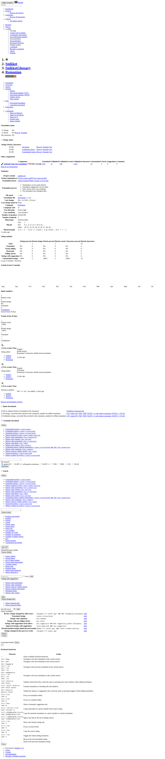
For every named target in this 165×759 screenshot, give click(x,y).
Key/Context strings (12, 560)
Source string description (14, 562)
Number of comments (13, 534)
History (12, 91)
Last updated (9, 530)
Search (7, 87)
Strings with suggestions (14, 583)
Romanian (13, 72)
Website (12, 53)
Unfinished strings (28, 149)
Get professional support (18, 37)
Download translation (17, 103)
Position (8, 518)
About (12, 51)
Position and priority (12, 516)
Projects (8, 11)
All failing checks (16, 21)
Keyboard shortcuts (17, 43)
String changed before (13, 605)
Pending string (10, 568)
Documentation (15, 41)
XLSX (122, 413)
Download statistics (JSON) (20, 95)
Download (21, 198)
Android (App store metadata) (15, 164)
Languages (9, 15)
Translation (9, 83)
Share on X (14, 117)
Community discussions (18, 35)
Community (9, 111)
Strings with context (12, 593)
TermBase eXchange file (75, 411)
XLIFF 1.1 (116, 413)
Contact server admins (18, 33)
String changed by (11, 572)
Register (8, 25)
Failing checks (15, 97)
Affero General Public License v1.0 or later (33, 181)
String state (9, 566)
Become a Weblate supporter (15, 756)
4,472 (75, 164)
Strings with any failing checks (16, 587)
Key (6, 539)
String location (10, 541)
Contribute (13, 47)
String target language (13, 570)
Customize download (17, 105)
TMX (85, 413)
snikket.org (22, 176)
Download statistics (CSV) (19, 93)
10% (43, 164)
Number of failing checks (14, 537)
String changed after (12, 603)
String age (9, 528)
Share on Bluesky (16, 113)
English (19, 349)
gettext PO (74, 413)
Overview (8, 85)
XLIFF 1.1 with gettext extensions (99, 413)
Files (7, 101)
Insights (8, 89)
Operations (9, 107)
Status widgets (15, 121)
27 (52, 164)
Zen (50, 147)
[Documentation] (1, 140)
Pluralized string (11, 591)
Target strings (10, 558)
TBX (80, 413)
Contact (8, 752)
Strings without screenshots (15, 589)
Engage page (14, 119)
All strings (25, 147)
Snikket (11, 64)
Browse (17, 133)
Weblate (20, 2)
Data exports (14, 99)
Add (31, 576)
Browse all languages (17, 17)
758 (60, 164)
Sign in (7, 27)
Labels (7, 522)
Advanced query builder (9, 550)
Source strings (10, 556)
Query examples (6, 611)
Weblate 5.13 (19, 748)
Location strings (11, 564)
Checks (8, 19)
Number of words (11, 532)
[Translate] (2, 164)
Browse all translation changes (11, 402)
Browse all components (9, 167)
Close (17, 642)
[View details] (2, 346)
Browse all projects (16, 13)
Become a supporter (17, 49)
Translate (24, 133)
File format (5, 462)
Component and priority (13, 543)
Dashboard (9, 9)
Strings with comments (13, 585)
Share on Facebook (17, 115)
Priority (8, 520)
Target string (9, 526)
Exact (26, 576)
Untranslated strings (29, 152)
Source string (10, 524)
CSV (68, 413)
